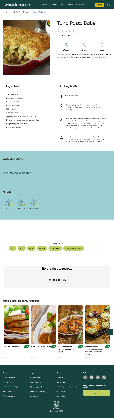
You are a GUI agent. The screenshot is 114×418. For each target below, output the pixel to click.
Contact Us (60, 382)
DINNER (31, 248)
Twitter (104, 377)
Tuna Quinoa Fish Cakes (41, 347)
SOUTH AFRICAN (55, 248)
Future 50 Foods (9, 391)
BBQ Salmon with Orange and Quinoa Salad (66, 349)
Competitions (61, 396)
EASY (12, 248)
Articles (81, 4)
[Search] (108, 4)
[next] (110, 332)
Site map (33, 396)
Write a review (57, 279)
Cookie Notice (35, 382)
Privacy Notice (35, 387)
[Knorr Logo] (26, 349)
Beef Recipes (8, 382)
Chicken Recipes (9, 377)
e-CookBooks (61, 391)
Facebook (85, 377)
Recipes (45, 4)
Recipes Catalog (9, 396)
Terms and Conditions (37, 392)
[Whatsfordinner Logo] (17, 4)
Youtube (98, 377)
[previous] (4, 332)
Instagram (92, 377)
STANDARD (42, 248)
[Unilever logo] (56, 404)
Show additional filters (74, 248)
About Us (59, 377)
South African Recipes (11, 387)
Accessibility (34, 377)
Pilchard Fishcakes (11, 347)
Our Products (69, 4)
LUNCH (21, 248)
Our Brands (56, 4)
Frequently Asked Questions (66, 387)
